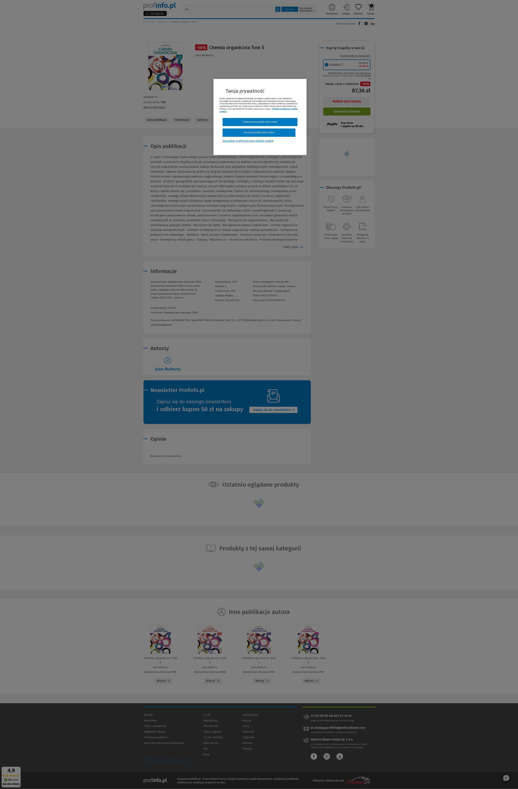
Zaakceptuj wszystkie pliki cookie (260, 122)
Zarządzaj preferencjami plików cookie (248, 141)
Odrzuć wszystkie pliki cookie (259, 132)
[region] (260, 117)
